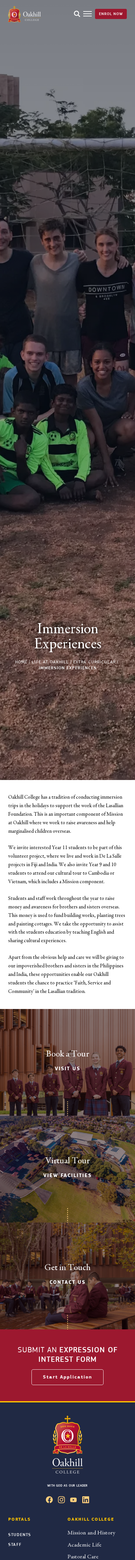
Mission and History (91, 1532)
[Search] (77, 13)
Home (21, 662)
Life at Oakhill (50, 662)
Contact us (67, 1282)
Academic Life (85, 1545)
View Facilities (67, 1175)
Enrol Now (111, 13)
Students (19, 1534)
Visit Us (67, 1068)
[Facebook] (49, 1501)
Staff (14, 1544)
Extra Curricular (94, 662)
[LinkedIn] (85, 1501)
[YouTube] (73, 1501)
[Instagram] (61, 1501)
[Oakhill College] (24, 14)
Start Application (67, 1377)
